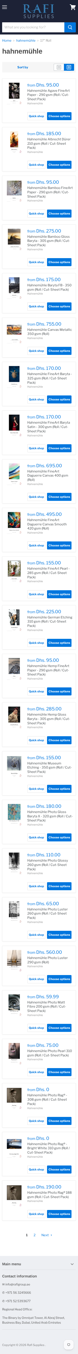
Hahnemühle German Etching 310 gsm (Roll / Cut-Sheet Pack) (49, 621)
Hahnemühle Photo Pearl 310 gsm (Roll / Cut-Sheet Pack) (49, 1053)
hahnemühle (26, 41)
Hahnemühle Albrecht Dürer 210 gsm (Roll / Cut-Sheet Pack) (49, 143)
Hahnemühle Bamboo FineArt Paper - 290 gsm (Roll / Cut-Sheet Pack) (50, 192)
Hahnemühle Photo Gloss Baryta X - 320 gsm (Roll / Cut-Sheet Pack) (50, 816)
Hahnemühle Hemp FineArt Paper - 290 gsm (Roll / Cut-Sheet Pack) (48, 670)
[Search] (70, 27)
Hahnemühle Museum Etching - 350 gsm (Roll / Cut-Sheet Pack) (49, 767)
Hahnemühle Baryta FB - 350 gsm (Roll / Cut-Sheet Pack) (49, 287)
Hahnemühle (35, 103)
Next (45, 1235)
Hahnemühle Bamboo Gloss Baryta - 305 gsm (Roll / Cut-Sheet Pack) (48, 241)
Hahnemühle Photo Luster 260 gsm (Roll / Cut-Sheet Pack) (47, 913)
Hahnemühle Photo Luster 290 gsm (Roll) (47, 960)
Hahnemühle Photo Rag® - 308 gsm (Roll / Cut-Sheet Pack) (47, 1099)
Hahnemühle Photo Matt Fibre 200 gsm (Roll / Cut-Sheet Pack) (46, 1006)
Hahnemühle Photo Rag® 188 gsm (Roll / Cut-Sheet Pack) (49, 1195)
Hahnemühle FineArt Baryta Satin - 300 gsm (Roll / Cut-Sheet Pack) (48, 427)
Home (6, 41)
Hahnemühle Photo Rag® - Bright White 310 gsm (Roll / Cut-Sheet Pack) (48, 1148)
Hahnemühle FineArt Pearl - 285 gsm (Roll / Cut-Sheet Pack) (48, 573)
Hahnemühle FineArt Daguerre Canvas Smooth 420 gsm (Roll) (47, 524)
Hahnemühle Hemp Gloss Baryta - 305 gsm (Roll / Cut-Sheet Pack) (48, 719)
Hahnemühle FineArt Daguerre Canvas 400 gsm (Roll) (47, 475)
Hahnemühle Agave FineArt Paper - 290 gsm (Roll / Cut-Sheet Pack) (48, 95)
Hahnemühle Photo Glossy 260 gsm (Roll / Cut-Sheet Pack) (47, 865)
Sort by (22, 67)
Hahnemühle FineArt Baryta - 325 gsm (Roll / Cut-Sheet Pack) (49, 378)
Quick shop (36, 116)
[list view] (69, 67)
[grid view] (59, 67)
